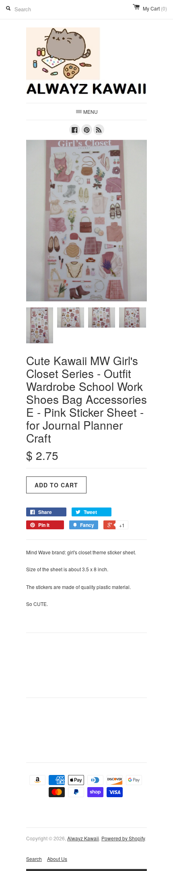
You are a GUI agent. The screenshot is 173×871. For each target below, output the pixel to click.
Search (34, 858)
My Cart (155, 8)
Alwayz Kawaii (83, 838)
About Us (57, 858)
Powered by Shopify (123, 838)
